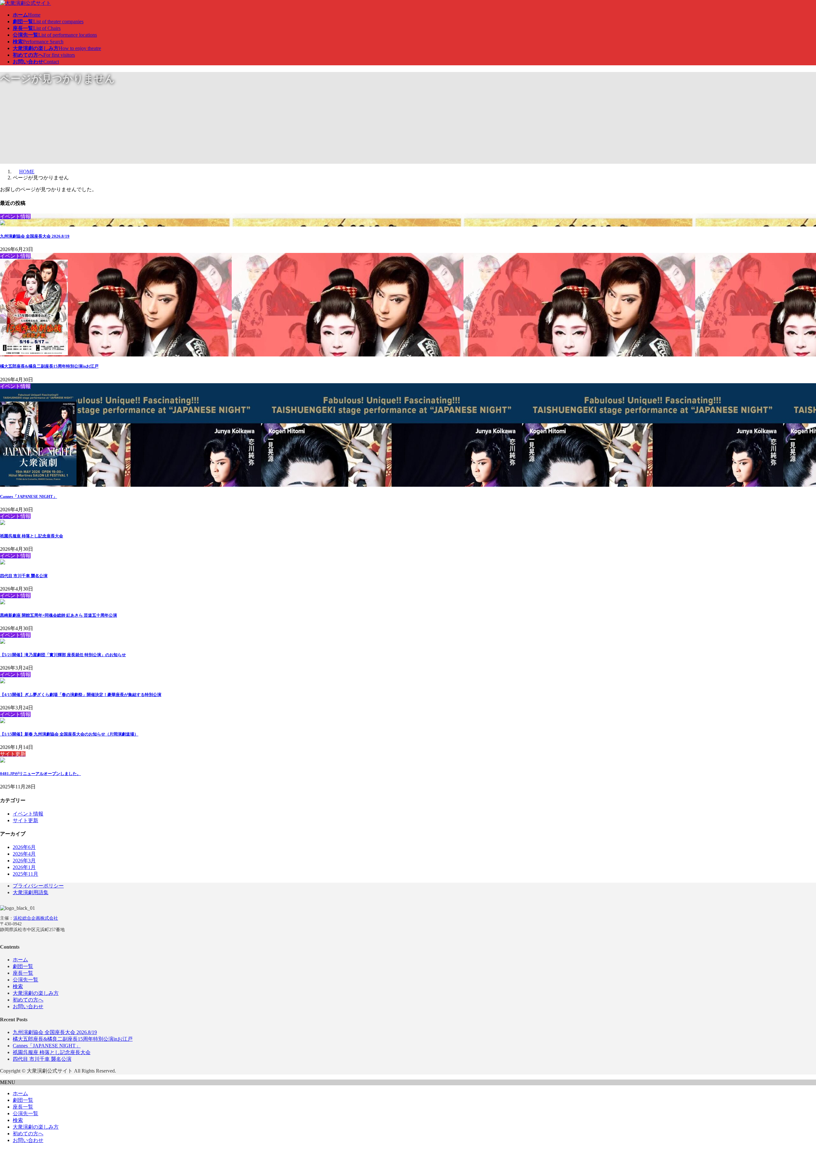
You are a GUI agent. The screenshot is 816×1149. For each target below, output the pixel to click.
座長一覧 (23, 973)
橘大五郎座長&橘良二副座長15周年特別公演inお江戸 (49, 366)
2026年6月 (24, 847)
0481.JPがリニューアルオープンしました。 (40, 773)
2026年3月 (24, 860)
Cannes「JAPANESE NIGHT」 (28, 496)
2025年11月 (25, 874)
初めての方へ (28, 999)
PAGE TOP (793, 1108)
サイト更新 (25, 820)
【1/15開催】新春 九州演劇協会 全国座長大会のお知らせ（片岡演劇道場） (69, 734)
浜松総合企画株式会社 (35, 918)
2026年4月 (24, 854)
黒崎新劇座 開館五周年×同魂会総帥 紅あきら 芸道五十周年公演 (58, 615)
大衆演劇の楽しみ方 (36, 993)
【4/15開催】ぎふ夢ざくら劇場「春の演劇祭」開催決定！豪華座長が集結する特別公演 (80, 694)
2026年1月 (24, 867)
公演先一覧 (25, 979)
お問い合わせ (28, 1006)
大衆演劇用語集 (30, 892)
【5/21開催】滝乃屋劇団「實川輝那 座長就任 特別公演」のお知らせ (63, 654)
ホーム (20, 959)
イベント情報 (28, 813)
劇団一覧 (23, 966)
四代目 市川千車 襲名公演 (23, 575)
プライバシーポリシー (38, 885)
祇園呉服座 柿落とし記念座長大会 (31, 536)
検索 (18, 986)
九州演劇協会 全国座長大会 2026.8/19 (34, 236)
